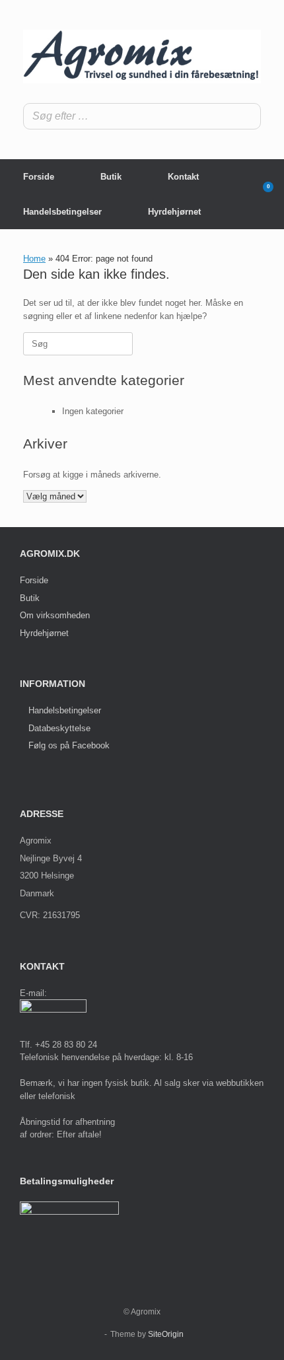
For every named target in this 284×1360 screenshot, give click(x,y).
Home (34, 259)
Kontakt (183, 177)
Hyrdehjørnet (174, 212)
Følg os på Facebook (69, 745)
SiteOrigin (166, 1334)
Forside (38, 177)
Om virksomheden (55, 615)
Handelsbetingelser (62, 212)
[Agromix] (142, 56)
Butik (111, 177)
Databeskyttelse (59, 728)
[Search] (247, 116)
